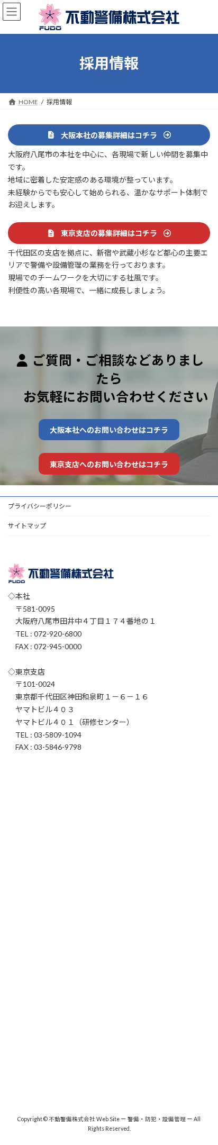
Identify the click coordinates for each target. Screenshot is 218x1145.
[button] (109, 135)
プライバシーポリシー (39, 506)
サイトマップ (27, 526)
